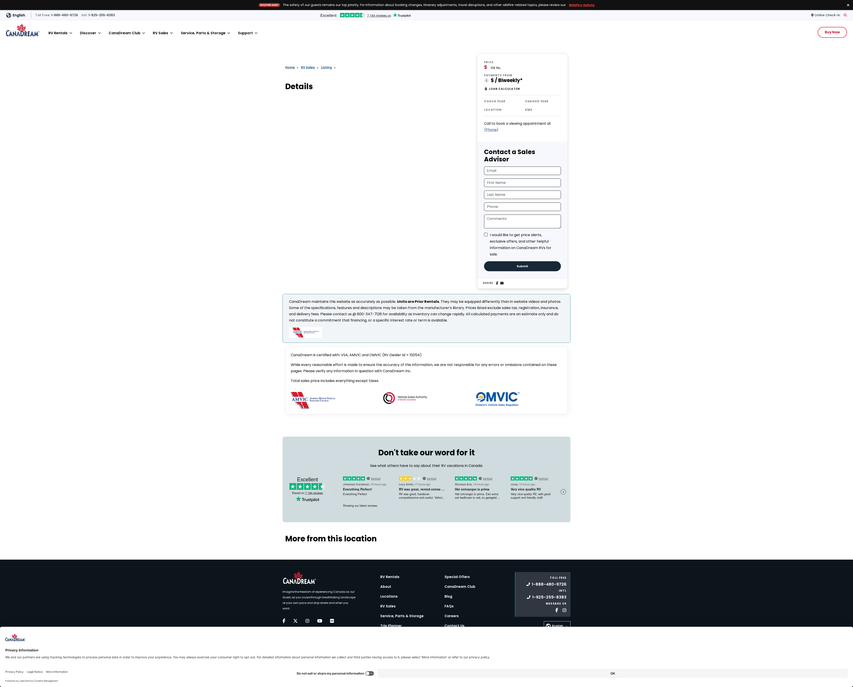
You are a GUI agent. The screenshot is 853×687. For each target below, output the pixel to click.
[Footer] (555, 610)
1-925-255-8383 (549, 597)
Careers (451, 616)
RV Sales (160, 33)
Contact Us (454, 625)
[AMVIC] (313, 400)
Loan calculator (504, 89)
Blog (448, 596)
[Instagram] (307, 621)
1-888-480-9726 (549, 584)
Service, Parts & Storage (203, 33)
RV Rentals (58, 33)
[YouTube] (319, 621)
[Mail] (502, 283)
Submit (522, 266)
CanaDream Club (124, 33)
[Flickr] (332, 621)
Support (245, 33)
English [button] (19, 15)
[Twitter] (295, 621)
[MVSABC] (405, 398)
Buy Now (832, 32)
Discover (88, 33)
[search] (845, 15)
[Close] (70, 33)
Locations (389, 596)
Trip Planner (391, 625)
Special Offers (457, 577)
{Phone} (491, 129)
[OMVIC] (497, 399)
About (385, 586)
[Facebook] (497, 283)
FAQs (449, 606)
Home (290, 67)
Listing (326, 67)
